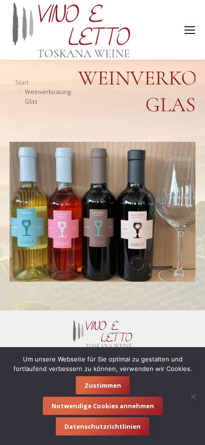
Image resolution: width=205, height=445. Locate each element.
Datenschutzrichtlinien (102, 426)
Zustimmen (102, 385)
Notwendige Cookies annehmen (102, 406)
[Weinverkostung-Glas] (102, 212)
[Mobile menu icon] (189, 30)
